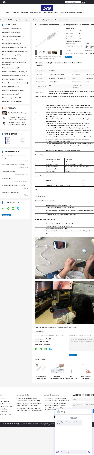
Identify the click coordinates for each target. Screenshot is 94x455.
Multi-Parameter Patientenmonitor (13, 75)
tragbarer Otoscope (50, 327)
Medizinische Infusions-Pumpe (12, 90)
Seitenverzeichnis (5, 414)
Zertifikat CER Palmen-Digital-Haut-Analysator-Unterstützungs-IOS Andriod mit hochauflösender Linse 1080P (57, 400)
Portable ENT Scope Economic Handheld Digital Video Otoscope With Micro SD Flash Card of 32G (17, 119)
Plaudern (68, 56)
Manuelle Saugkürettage (10, 98)
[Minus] (89, 412)
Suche (83, 2)
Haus (7, 12)
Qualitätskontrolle (51, 12)
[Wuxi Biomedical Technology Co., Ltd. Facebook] (4, 2)
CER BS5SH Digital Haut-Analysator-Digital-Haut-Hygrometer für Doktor (55, 404)
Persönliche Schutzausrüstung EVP (13, 51)
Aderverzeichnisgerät (9, 94)
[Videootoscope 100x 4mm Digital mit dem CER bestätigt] (41, 368)
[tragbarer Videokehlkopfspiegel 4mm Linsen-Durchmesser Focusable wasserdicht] (57, 368)
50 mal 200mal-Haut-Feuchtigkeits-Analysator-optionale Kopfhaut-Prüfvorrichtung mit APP (55, 409)
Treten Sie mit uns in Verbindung (72, 12)
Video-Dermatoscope (9, 87)
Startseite (3, 20)
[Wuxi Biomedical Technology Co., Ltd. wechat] (14, 208)
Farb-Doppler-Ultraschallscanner (12, 47)
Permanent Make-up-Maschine (12, 102)
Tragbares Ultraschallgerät (11, 29)
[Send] (89, 452)
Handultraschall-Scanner (10, 32)
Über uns (24, 12)
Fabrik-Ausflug (35, 12)
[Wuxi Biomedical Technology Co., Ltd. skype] (19, 208)
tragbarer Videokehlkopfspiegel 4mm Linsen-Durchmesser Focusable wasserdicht (57, 377)
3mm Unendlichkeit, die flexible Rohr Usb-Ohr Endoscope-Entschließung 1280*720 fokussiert (71, 377)
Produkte (15, 12)
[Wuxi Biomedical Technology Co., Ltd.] (47, 8)
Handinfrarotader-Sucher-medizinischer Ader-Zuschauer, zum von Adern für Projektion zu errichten (29, 404)
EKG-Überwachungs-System (11, 79)
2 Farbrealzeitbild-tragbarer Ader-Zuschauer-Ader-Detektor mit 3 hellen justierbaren (28, 400)
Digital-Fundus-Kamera (9, 68)
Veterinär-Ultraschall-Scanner (11, 36)
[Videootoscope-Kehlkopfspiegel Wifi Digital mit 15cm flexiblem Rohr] (47, 38)
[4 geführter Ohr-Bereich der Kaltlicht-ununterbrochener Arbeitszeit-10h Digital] (85, 368)
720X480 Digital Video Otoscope (17, 113)
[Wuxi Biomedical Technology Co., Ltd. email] (4, 208)
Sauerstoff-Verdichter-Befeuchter (13, 83)
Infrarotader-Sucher (8, 40)
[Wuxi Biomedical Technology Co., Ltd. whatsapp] (9, 208)
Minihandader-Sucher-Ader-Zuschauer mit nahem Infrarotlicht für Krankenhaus (29, 409)
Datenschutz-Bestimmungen (11, 423)
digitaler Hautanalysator (10, 44)
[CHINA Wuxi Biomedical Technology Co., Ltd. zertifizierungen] (7, 140)
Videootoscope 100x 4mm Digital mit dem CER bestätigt (41, 377)
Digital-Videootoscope (21, 20)
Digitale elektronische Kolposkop (13, 72)
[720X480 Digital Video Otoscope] (4, 113)
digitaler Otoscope (71, 327)
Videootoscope (61, 327)
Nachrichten (3, 411)
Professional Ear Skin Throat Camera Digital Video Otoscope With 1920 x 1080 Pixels (17, 124)
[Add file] (57, 452)
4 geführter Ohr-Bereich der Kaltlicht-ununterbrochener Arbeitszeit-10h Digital (86, 377)
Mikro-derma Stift (8, 59)
